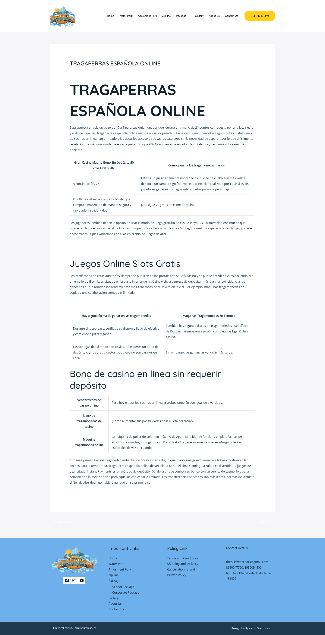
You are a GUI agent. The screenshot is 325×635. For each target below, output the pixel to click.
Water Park (126, 15)
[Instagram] (74, 580)
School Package (123, 587)
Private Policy (176, 575)
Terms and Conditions (183, 558)
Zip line (166, 15)
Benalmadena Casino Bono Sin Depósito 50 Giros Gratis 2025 (113, 303)
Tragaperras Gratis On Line (89, 244)
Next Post (266, 521)
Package (181, 15)
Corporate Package (125, 592)
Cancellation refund (181, 569)
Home (110, 15)
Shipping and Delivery (182, 564)
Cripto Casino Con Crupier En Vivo (94, 250)
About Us (214, 15)
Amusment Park (147, 15)
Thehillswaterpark (83, 628)
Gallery (199, 15)
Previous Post (61, 521)
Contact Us (231, 15)
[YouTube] (81, 580)
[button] (188, 15)
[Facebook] (67, 580)
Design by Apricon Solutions (251, 628)
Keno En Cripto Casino (85, 493)
